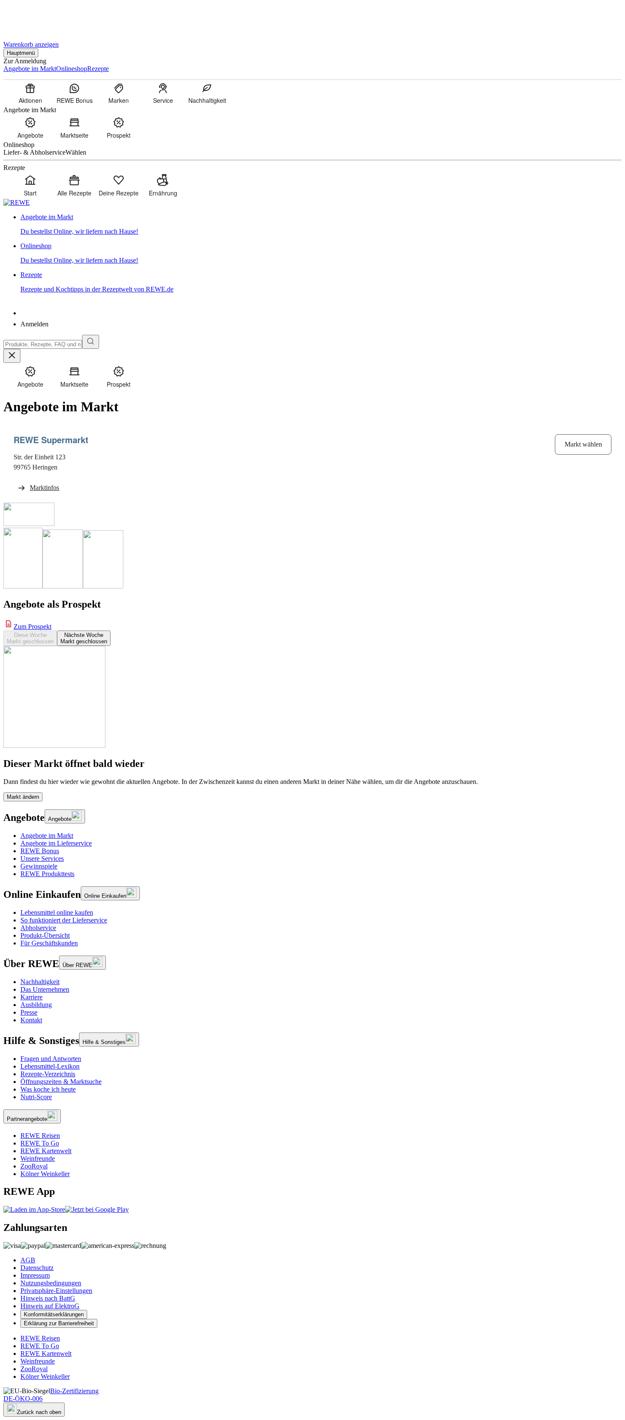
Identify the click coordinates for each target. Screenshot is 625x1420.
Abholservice (38, 927)
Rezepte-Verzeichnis (47, 1074)
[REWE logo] (16, 202)
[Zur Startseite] (32, 16)
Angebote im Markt (46, 835)
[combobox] (42, 344)
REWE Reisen (40, 1135)
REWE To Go (39, 1143)
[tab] (30, 638)
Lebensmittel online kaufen (56, 912)
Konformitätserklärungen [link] (54, 1314)
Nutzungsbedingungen (50, 1283)
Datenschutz (37, 1267)
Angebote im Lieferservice (56, 843)
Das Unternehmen (44, 989)
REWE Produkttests (47, 873)
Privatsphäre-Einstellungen (56, 1290)
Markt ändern (23, 797)
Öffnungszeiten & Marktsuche (61, 1081)
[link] (321, 224)
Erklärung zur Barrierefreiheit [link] (59, 1323)
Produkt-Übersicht (45, 935)
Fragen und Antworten (50, 1058)
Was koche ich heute (48, 1089)
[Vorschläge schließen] (11, 356)
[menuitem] (30, 93)
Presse (28, 1012)
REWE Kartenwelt (45, 1150)
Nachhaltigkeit (40, 981)
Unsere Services (42, 858)
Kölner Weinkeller (45, 1173)
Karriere (31, 997)
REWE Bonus (39, 850)
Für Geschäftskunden (49, 943)
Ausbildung (36, 1004)
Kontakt (31, 1020)
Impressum (35, 1275)
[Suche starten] (90, 342)
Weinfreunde (37, 1158)
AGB (27, 1260)
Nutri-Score (36, 1096)
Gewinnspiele (38, 866)
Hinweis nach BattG (47, 1298)
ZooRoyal (34, 1166)
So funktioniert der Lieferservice (63, 920)
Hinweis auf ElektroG (50, 1306)
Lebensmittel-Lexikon (50, 1066)
